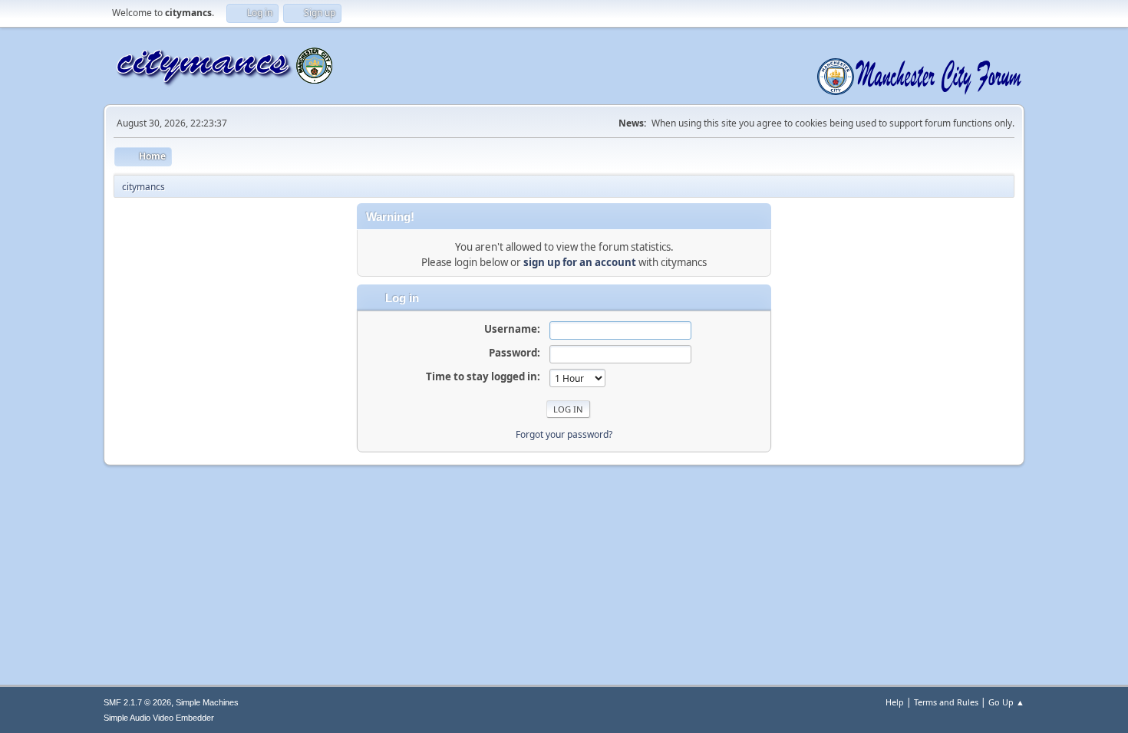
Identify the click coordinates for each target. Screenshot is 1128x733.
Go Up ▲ (1006, 702)
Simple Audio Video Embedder (159, 717)
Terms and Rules (946, 702)
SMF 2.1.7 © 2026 (137, 702)
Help (895, 702)
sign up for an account (579, 262)
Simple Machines (207, 702)
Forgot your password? (564, 434)
